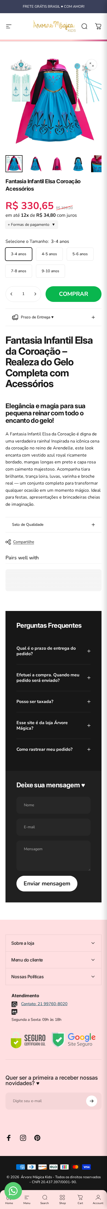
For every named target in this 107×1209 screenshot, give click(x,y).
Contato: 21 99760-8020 (44, 1004)
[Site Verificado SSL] (28, 1040)
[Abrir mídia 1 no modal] (91, 64)
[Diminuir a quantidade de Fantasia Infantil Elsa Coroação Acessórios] (11, 294)
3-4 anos (18, 254)
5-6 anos (80, 254)
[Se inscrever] (91, 1101)
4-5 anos (49, 254)
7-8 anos (18, 271)
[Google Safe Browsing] (73, 1040)
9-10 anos (50, 271)
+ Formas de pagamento (31, 224)
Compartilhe (23, 541)
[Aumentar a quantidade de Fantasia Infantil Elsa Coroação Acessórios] (35, 294)
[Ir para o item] (13, 163)
